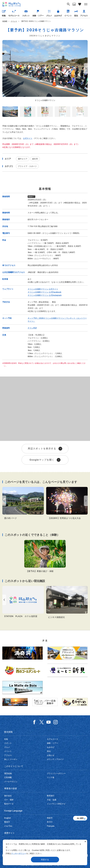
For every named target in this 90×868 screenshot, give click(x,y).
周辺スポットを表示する (42, 448)
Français (50, 826)
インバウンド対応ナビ (56, 804)
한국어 (49, 822)
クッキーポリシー (18, 853)
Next (86, 68)
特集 (4, 15)
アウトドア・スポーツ (27, 166)
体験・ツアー (38, 15)
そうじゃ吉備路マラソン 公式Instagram (45, 295)
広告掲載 (8, 777)
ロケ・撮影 (9, 799)
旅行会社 (8, 795)
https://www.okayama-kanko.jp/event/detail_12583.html (67, 503)
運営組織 (8, 773)
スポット (26, 15)
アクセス (84, 15)
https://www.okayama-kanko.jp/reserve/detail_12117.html (67, 602)
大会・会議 (51, 799)
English (7, 818)
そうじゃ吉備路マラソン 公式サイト (43, 289)
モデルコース (14, 15)
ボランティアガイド (55, 759)
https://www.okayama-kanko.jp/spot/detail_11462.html (23, 503)
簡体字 (49, 818)
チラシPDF (32, 328)
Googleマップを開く (42, 459)
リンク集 (50, 777)
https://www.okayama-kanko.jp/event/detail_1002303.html (45, 556)
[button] (84, 818)
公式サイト (27, 138)
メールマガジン (10, 781)
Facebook (34, 722)
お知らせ (50, 755)
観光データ (9, 804)
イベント (68, 15)
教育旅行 (50, 795)
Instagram (55, 722)
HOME (4, 21)
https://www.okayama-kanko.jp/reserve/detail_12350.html (23, 602)
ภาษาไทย (8, 826)
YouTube (48, 722)
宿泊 (76, 15)
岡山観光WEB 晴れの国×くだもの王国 (11, 4)
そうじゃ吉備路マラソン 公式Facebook (44, 292)
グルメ (49, 15)
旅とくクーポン (10, 759)
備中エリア (22, 159)
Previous (3, 68)
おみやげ (58, 15)
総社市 (35, 159)
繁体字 (7, 822)
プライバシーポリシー (56, 773)
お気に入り (79, 4)
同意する (45, 859)
